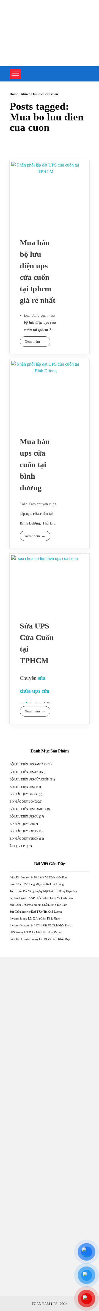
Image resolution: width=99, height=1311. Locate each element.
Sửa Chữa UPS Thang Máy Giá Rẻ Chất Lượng (37, 884)
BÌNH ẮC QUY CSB (22, 823)
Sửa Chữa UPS (23, 1239)
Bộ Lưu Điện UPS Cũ (29, 1272)
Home (14, 94)
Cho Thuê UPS (23, 1250)
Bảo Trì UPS (21, 1261)
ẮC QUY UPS (18, 846)
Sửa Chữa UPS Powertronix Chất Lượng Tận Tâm (38, 904)
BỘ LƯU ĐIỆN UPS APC (25, 772)
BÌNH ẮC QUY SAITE (23, 831)
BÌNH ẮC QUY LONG (23, 801)
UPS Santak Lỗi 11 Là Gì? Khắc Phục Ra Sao (36, 932)
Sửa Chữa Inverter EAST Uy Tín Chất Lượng (36, 911)
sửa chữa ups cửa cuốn (35, 690)
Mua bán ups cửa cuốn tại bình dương (35, 464)
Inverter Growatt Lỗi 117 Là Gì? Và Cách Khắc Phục (40, 925)
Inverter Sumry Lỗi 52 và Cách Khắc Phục (34, 918)
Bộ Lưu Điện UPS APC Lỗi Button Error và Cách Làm (41, 898)
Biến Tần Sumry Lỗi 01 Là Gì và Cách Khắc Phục (39, 877)
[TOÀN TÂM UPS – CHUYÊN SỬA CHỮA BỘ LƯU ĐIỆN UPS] (26, 19)
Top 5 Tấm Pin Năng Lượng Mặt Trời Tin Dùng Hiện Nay (43, 891)
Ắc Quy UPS (21, 1283)
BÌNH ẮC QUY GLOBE (24, 794)
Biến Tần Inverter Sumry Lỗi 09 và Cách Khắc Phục (40, 939)
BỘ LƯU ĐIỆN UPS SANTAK (28, 764)
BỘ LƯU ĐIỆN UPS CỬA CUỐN (29, 779)
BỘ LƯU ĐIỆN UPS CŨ (24, 816)
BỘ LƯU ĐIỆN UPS (22, 786)
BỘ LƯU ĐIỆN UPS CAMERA (28, 809)
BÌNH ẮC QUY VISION (24, 838)
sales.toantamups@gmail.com (35, 1160)
